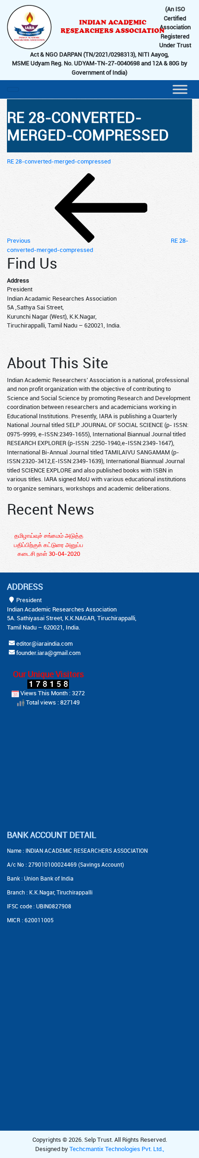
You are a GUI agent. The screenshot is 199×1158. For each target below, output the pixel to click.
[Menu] (180, 89)
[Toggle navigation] (13, 89)
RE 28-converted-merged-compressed (59, 161)
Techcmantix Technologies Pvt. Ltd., (116, 1149)
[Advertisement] (65, 769)
